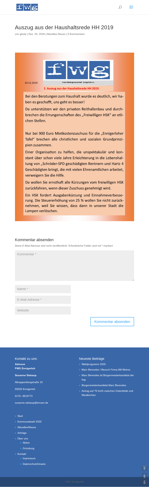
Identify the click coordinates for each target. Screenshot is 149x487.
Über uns (22, 438)
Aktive (26, 442)
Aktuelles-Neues (56, 34)
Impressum (29, 458)
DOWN (144, 482)
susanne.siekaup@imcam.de (31, 402)
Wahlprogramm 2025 (94, 364)
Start (20, 415)
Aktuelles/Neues (26, 427)
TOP (144, 468)
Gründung (28, 448)
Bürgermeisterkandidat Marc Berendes (104, 385)
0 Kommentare (76, 34)
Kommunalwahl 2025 (29, 421)
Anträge (22, 432)
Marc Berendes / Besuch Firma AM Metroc (106, 369)
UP (144, 476)
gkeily (23, 34)
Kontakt (21, 453)
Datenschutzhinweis (34, 463)
